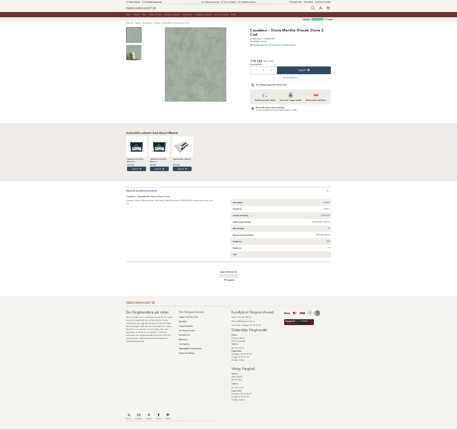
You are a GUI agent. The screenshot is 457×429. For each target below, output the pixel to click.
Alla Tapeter (147, 23)
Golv (144, 15)
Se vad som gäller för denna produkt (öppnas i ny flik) (276, 110)
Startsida (129, 23)
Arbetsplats (187, 15)
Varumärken (308, 2)
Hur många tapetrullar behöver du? (271, 85)
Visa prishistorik (256, 64)
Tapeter (136, 15)
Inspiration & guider (323, 2)
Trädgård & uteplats (203, 15)
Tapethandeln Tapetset (182, 159)
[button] (313, 8)
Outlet (233, 15)
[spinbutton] (263, 70)
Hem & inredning (221, 15)
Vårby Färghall (134, 2)
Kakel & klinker (155, 15)
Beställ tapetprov (290, 77)
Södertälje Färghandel (153, 2)
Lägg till (302, 70)
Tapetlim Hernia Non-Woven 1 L (158, 160)
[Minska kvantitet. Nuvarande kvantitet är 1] (256, 70)
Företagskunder (295, 2)
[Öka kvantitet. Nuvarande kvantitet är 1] (271, 70)
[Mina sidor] (320, 8)
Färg (128, 15)
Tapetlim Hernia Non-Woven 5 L (135, 160)
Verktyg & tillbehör (172, 15)
